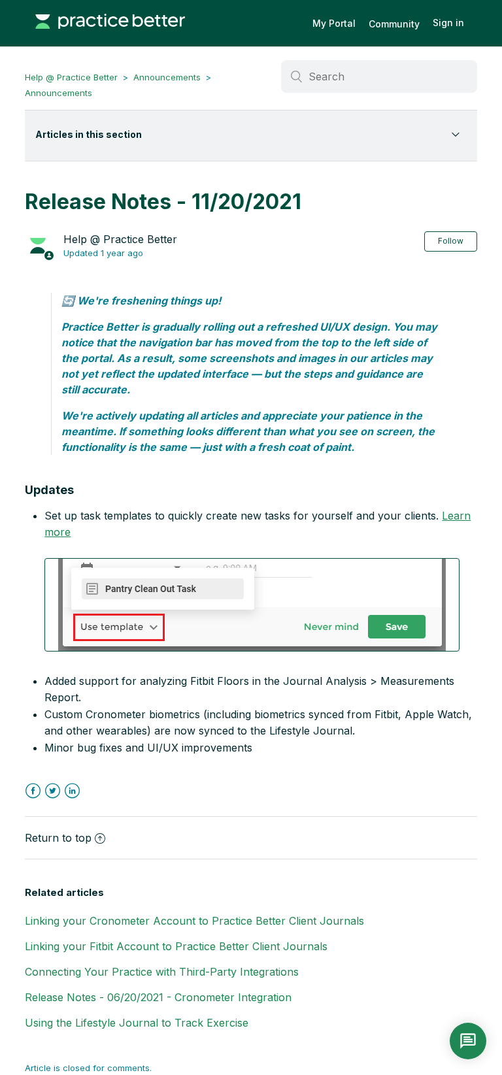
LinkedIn (72, 791)
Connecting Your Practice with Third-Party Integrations (162, 971)
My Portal (334, 23)
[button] (252, 605)
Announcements (167, 77)
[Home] (110, 35)
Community (394, 23)
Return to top (58, 837)
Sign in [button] (448, 22)
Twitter (52, 791)
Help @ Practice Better (71, 77)
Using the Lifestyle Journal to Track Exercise (136, 1022)
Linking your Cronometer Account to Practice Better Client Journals (194, 920)
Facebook (33, 791)
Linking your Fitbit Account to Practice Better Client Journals (176, 946)
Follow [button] (450, 241)
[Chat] (468, 1041)
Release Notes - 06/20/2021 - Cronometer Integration (158, 997)
